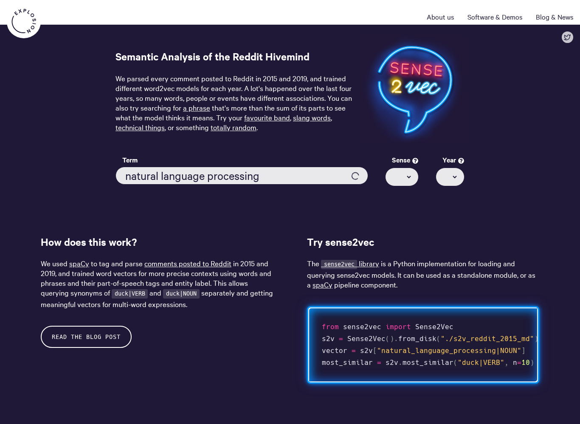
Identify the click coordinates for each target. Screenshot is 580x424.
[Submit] (355, 175)
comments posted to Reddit (187, 263)
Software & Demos (494, 16)
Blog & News (554, 16)
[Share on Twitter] (567, 37)
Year (450, 160)
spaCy (79, 263)
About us (440, 16)
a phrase (196, 107)
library (351, 263)
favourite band (267, 117)
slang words (312, 117)
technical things (140, 127)
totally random (233, 127)
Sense (402, 160)
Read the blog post (86, 336)
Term (130, 160)
